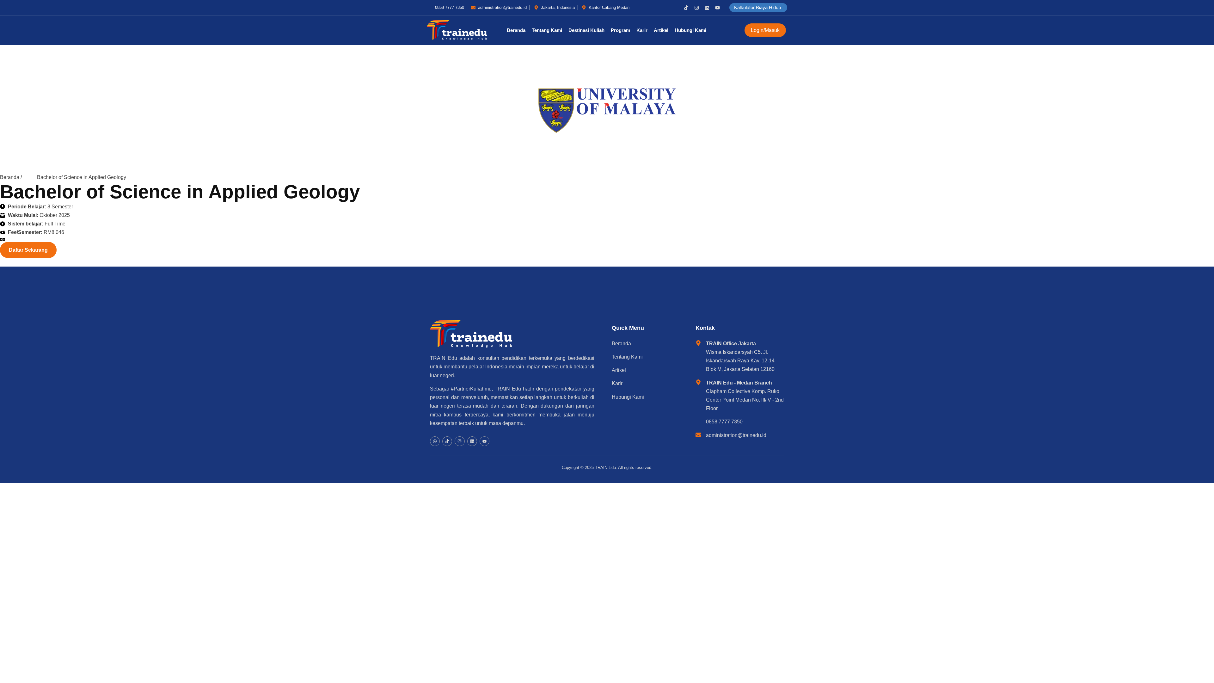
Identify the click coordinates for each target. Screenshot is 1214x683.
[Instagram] (696, 7)
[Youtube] (717, 7)
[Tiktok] (686, 7)
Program (620, 30)
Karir (641, 30)
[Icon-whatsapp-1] (675, 7)
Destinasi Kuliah (586, 30)
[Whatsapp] (435, 441)
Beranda (516, 30)
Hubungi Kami (690, 30)
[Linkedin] (707, 7)
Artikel (661, 30)
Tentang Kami (547, 30)
